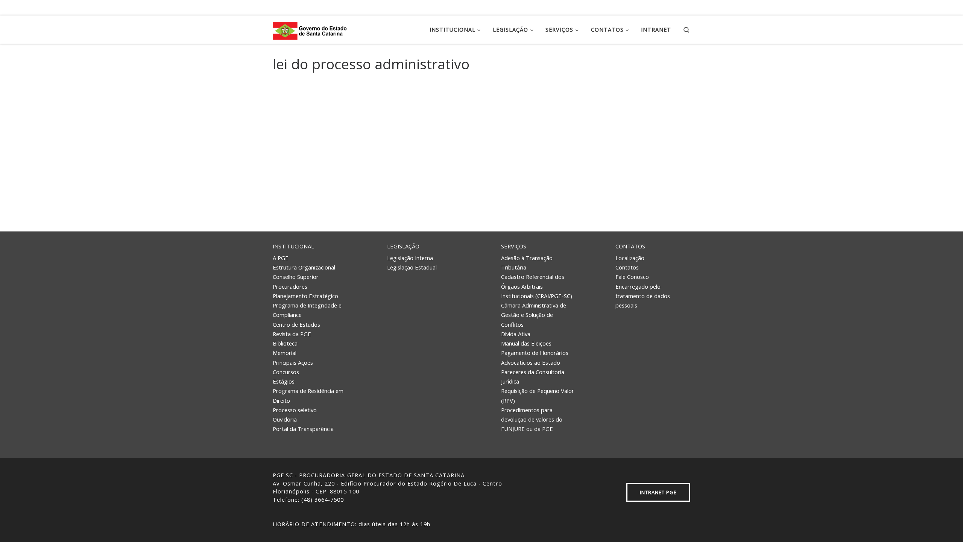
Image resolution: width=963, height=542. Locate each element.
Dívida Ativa (515, 334)
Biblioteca (285, 343)
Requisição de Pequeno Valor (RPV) (537, 395)
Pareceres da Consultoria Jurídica (532, 376)
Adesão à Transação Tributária (527, 262)
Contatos (630, 246)
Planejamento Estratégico (305, 296)
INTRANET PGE (658, 492)
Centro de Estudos (296, 324)
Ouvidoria (285, 419)
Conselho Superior (296, 276)
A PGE (281, 258)
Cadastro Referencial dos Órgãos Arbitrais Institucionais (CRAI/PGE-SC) (536, 286)
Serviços (513, 246)
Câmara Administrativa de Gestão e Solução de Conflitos (533, 314)
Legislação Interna (410, 258)
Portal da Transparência (303, 428)
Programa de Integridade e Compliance (307, 309)
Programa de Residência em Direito (308, 395)
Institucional (293, 246)
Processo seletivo (295, 410)
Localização (629, 258)
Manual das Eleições (526, 343)
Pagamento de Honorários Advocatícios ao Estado (534, 357)
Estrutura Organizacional (304, 267)
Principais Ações (293, 362)
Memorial (284, 352)
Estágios (284, 381)
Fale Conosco (632, 276)
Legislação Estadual (412, 267)
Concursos (286, 372)
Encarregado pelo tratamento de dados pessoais (642, 296)
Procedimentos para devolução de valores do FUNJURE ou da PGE (531, 419)
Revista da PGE (292, 334)
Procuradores (290, 286)
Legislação (403, 246)
